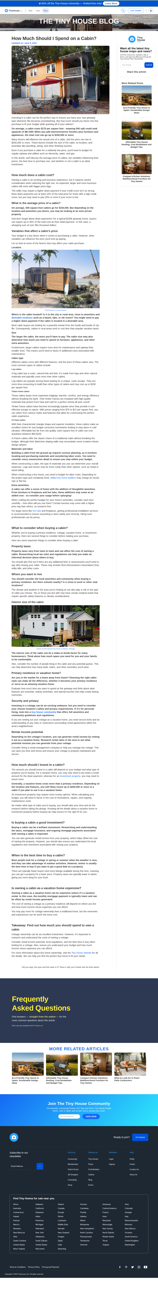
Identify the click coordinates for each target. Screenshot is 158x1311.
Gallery (91, 1175)
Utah (60, 1245)
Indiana (83, 1216)
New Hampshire (87, 1228)
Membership (73, 1164)
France (105, 1212)
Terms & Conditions (18, 1267)
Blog (90, 1180)
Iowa (104, 1216)
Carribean (84, 1208)
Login (111, 1159)
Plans (90, 1164)
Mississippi (107, 1224)
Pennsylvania (86, 1237)
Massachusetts (131, 1220)
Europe (61, 1212)
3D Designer (73, 1175)
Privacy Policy (34, 1267)
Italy (127, 1216)
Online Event (73, 1169)
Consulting (72, 1180)
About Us (133, 1175)
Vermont (83, 1245)
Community (72, 1159)
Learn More (111, 3)
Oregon (61, 1237)
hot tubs (37, 511)
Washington (130, 1245)
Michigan (39, 1224)
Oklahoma (40, 1237)
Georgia (128, 1212)
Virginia (105, 1245)
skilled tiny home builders (63, 478)
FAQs (132, 1159)
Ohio (15, 1237)
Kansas (16, 1220)
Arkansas (106, 1204)
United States (19, 1245)
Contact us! (38, 1025)
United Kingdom (131, 1241)
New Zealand (63, 1233)
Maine (82, 1220)
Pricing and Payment (50, 1267)
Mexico (16, 1224)
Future (132, 1164)
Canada (61, 1208)
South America (131, 1237)
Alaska (61, 1204)
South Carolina (19, 1241)
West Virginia (19, 1249)
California (40, 1208)
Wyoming (62, 1249)
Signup (112, 1164)
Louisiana (62, 1220)
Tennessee (84, 1241)
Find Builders (93, 1169)
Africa (15, 1204)
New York (40, 1233)
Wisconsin (40, 1249)
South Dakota (41, 1241)
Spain (60, 1241)
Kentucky (40, 1220)
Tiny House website (81, 953)
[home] (13, 10)
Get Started (140, 1137)
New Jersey (107, 1228)
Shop (70, 1185)
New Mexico (130, 1228)
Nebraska (40, 1228)
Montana (17, 1228)
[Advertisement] (79, 1294)
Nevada (61, 1228)
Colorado (129, 1208)
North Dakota (108, 1233)
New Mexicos (19, 1233)
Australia (17, 1208)
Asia (127, 1204)
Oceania (128, 1233)
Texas (105, 1241)
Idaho (38, 1216)
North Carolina (86, 1233)
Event (90, 1185)
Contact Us (134, 1169)
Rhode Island (108, 1237)
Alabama (39, 1204)
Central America (109, 1208)
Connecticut (18, 1212)
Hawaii (16, 1216)
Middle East (63, 1224)
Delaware (40, 1212)
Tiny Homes (93, 1159)
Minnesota (84, 1224)
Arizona (83, 1204)
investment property (70, 776)
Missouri (128, 1224)
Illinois (60, 1216)
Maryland (106, 1220)
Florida (83, 1212)
